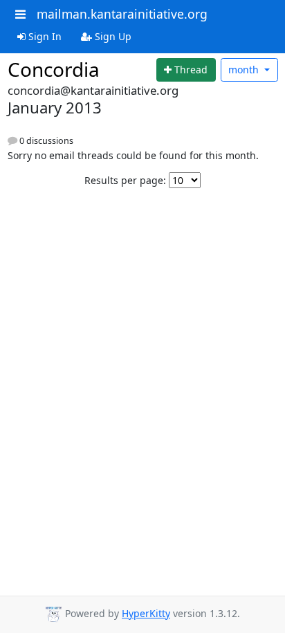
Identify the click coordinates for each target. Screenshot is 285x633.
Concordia (54, 69)
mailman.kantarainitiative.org (122, 14)
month (244, 69)
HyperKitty (146, 613)
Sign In (44, 36)
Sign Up (111, 36)
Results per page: (125, 180)
